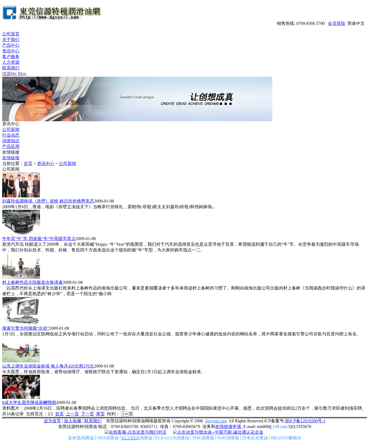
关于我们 (10, 39)
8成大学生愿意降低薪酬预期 (29, 402)
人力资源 (10, 62)
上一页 (72, 414)
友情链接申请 (228, 426)
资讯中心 (10, 51)
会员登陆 (336, 23)
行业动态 (10, 135)
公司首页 (10, 34)
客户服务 (10, 56)
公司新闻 (10, 129)
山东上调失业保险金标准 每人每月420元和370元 (48, 366)
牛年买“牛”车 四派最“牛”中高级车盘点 (39, 238)
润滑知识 (10, 141)
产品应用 (10, 146)
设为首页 (52, 421)
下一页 (87, 414)
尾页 (100, 414)
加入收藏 (72, 421)
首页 (28, 163)
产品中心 (10, 45)
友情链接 (10, 158)
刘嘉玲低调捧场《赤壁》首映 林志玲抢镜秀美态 (48, 201)
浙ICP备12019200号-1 (305, 421)
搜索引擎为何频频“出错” (25, 328)
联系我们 (10, 68)
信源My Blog (14, 73)
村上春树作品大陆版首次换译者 (32, 282)
